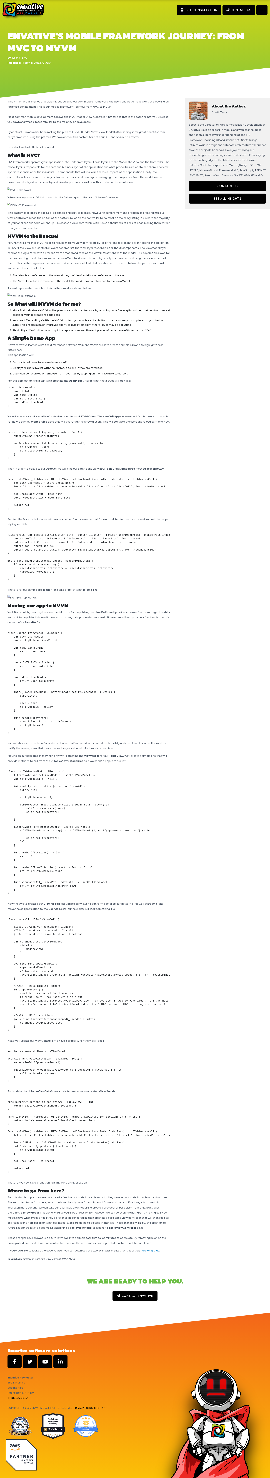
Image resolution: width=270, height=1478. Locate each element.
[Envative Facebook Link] (15, 1361)
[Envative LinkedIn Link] (60, 1361)
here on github (150, 1250)
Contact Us (227, 186)
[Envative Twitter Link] (30, 1361)
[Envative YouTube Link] (45, 1361)
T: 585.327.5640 (18, 1398)
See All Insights (227, 198)
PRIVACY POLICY (83, 1407)
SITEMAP (99, 1407)
